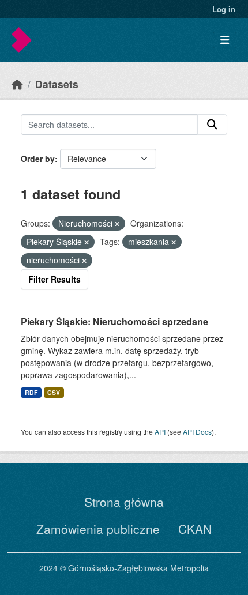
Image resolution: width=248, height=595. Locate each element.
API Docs (197, 431)
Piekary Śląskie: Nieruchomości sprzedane (114, 321)
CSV (53, 392)
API (160, 431)
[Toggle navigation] (224, 40)
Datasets (56, 84)
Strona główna (124, 501)
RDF (31, 392)
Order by (38, 158)
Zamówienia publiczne (98, 528)
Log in (223, 8)
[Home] (17, 84)
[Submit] (212, 124)
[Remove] (117, 223)
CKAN (195, 528)
